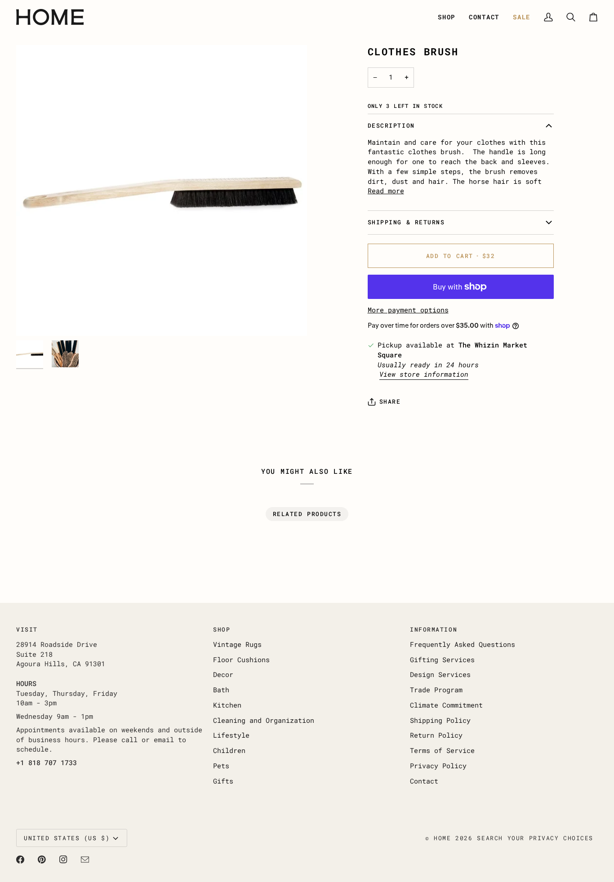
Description (391, 125)
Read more (386, 191)
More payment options (408, 310)
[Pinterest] (42, 859)
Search (490, 838)
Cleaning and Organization (263, 720)
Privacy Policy (438, 766)
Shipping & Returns (406, 222)
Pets (221, 766)
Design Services (440, 674)
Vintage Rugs (237, 644)
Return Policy (436, 735)
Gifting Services (442, 659)
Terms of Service (442, 750)
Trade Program (436, 690)
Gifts (223, 781)
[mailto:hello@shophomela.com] (85, 859)
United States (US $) (67, 838)
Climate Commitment (446, 705)
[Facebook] (20, 859)
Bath (221, 690)
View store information (423, 374)
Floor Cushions (241, 659)
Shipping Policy (440, 720)
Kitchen (227, 705)
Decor (223, 674)
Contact (424, 781)
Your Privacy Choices (550, 838)
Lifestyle (231, 735)
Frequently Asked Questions (462, 644)
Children (229, 750)
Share (390, 401)
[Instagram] (63, 859)
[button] (446, 17)
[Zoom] (161, 190)
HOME (442, 838)
